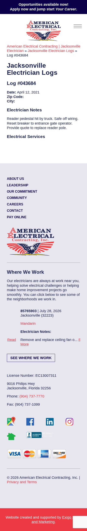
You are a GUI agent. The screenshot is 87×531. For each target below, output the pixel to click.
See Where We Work (31, 358)
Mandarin (14, 323)
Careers (15, 204)
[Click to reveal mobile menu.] (77, 26)
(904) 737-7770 (31, 396)
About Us (15, 178)
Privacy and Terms (22, 482)
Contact (15, 210)
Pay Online (17, 217)
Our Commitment (22, 191)
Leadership (17, 185)
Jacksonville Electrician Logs (51, 51)
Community (17, 198)
